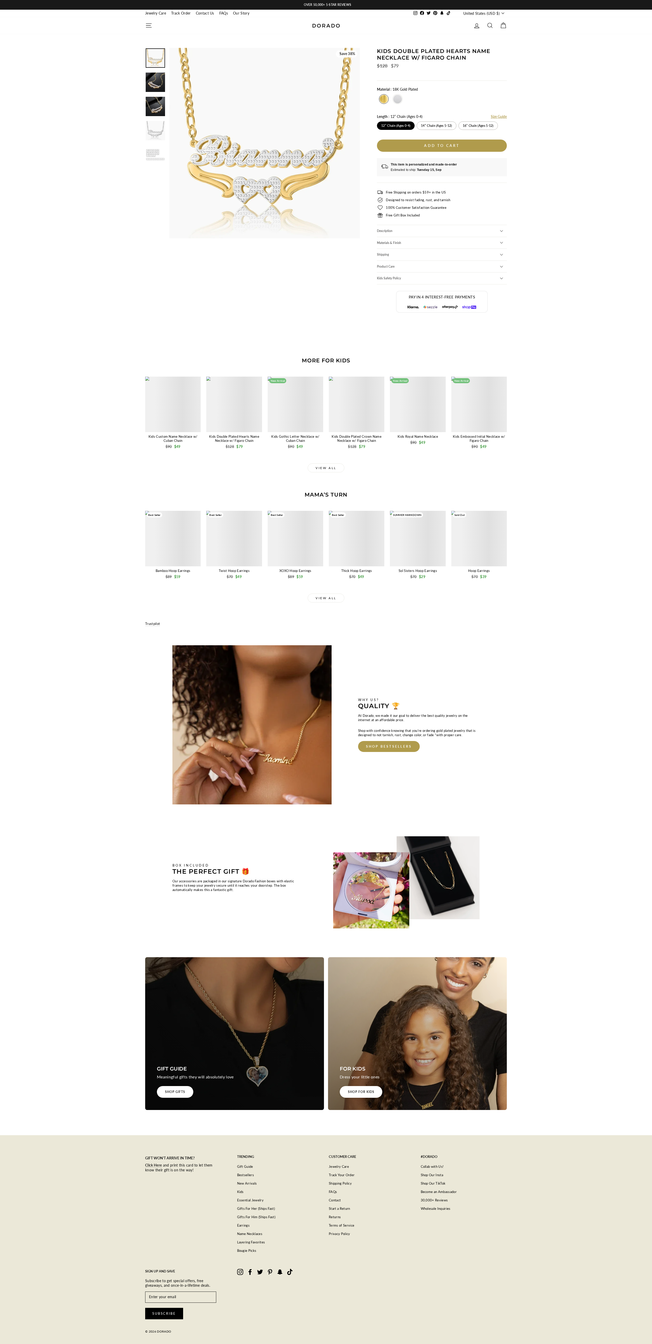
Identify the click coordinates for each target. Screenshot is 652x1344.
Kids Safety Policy (389, 278)
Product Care (386, 266)
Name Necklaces (250, 1234)
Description (384, 231)
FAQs (223, 13)
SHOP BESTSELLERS (389, 746)
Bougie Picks (246, 1251)
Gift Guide (245, 1166)
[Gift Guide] (234, 1033)
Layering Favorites (251, 1242)
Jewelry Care (155, 13)
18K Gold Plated (384, 99)
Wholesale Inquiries (436, 1208)
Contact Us (205, 13)
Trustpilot (152, 624)
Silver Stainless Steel (397, 99)
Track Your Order (342, 1175)
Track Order (181, 13)
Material (397, 89)
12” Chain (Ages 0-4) (395, 126)
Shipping (383, 254)
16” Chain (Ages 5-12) (478, 126)
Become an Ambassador (439, 1192)
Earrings (243, 1225)
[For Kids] (417, 1033)
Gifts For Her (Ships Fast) (256, 1208)
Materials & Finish (389, 243)
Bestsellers (245, 1175)
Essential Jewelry (250, 1200)
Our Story (241, 13)
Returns (335, 1217)
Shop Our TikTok (433, 1183)
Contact (335, 1200)
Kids (240, 1192)
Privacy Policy (339, 1234)
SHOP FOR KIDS (361, 1092)
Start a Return (339, 1208)
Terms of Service (341, 1225)
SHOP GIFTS (175, 1092)
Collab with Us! (432, 1166)
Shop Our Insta (432, 1175)
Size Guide (499, 116)
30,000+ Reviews (434, 1200)
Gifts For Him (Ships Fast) (256, 1217)
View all (326, 468)
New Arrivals (247, 1183)
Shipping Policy (340, 1183)
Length (400, 116)
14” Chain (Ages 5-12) (436, 126)
